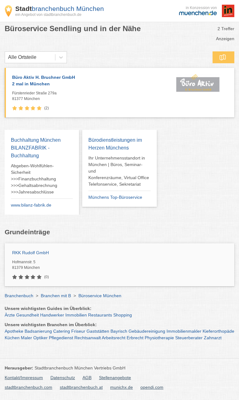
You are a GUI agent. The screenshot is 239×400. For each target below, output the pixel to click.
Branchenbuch (19, 295)
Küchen (12, 337)
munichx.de (121, 387)
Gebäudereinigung (147, 331)
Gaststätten (98, 331)
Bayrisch (118, 331)
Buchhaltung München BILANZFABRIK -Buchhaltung (36, 147)
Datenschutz (62, 377)
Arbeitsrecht (113, 337)
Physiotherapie (159, 337)
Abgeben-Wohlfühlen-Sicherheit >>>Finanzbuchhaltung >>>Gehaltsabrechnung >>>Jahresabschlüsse (34, 178)
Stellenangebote (115, 377)
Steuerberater (189, 337)
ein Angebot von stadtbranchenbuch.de (48, 14)
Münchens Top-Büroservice (115, 197)
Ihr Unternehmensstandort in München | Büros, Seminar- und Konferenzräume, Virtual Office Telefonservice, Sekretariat (118, 171)
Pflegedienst (61, 337)
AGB (86, 377)
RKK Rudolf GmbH (30, 252)
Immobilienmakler (183, 331)
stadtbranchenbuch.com (28, 387)
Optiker (40, 337)
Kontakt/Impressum (24, 377)
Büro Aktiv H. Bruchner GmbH (43, 80)
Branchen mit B (56, 295)
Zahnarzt (213, 337)
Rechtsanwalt (87, 337)
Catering (61, 331)
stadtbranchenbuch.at (81, 387)
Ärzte (10, 314)
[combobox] (8, 57)
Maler (26, 337)
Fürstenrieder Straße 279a (34, 96)
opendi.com (151, 387)
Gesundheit (27, 314)
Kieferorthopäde (218, 331)
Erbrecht (135, 337)
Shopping (122, 314)
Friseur (78, 331)
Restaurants (100, 314)
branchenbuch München (59, 8)
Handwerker (52, 314)
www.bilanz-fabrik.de (31, 204)
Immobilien (76, 314)
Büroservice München (99, 295)
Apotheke (14, 331)
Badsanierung (38, 331)
